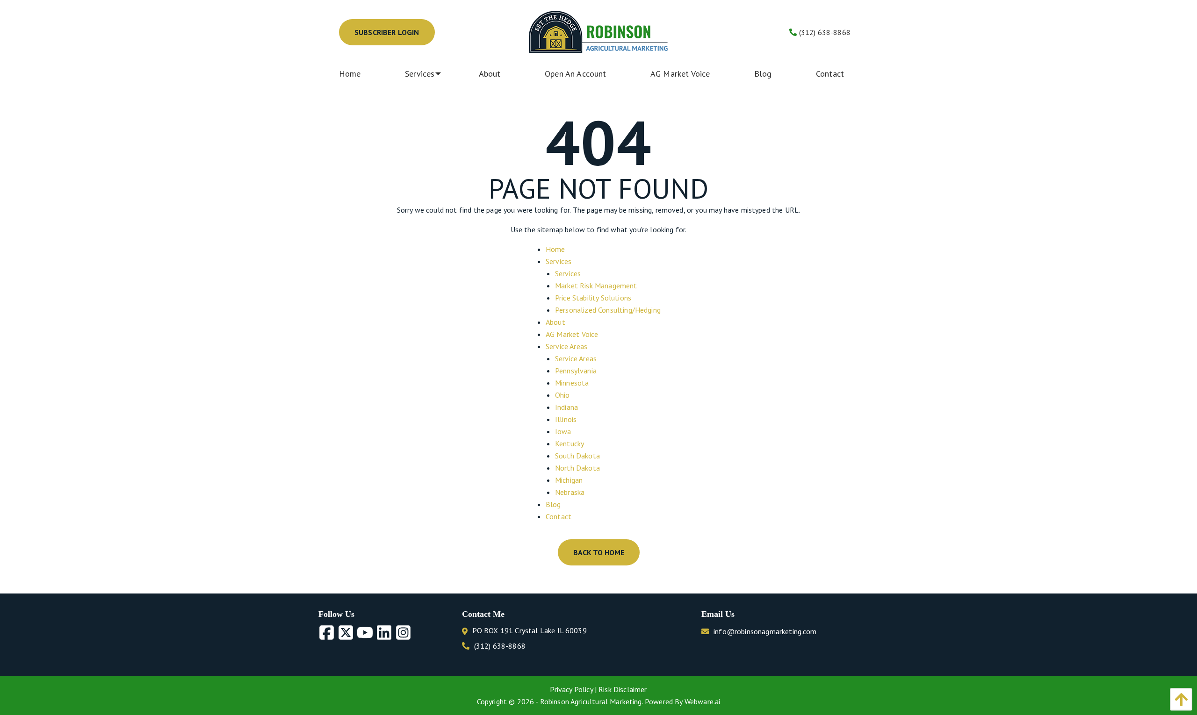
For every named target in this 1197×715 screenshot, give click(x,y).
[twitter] (347, 633)
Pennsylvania (576, 370)
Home (555, 249)
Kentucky (569, 443)
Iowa (563, 431)
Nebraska (569, 492)
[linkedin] (385, 633)
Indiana (566, 407)
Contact (558, 516)
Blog (553, 504)
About (555, 322)
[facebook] (328, 633)
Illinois (566, 419)
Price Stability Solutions (593, 297)
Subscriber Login (386, 32)
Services (558, 261)
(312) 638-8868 (824, 32)
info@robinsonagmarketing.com (765, 631)
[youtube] (366, 633)
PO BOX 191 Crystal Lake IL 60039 (529, 630)
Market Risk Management (596, 285)
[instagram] (404, 633)
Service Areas (566, 346)
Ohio (562, 395)
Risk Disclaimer (622, 689)
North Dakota (577, 467)
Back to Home (598, 552)
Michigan (569, 480)
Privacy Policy (572, 689)
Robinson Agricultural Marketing (591, 701)
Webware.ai (703, 701)
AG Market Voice (572, 334)
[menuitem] (357, 73)
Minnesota (572, 382)
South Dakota (577, 455)
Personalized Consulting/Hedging (608, 310)
